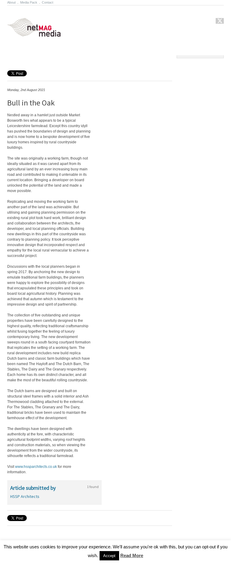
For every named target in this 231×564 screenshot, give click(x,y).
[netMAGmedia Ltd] (41, 33)
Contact (47, 2)
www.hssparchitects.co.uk (36, 467)
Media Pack (28, 2)
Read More (131, 555)
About (11, 2)
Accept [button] (109, 555)
